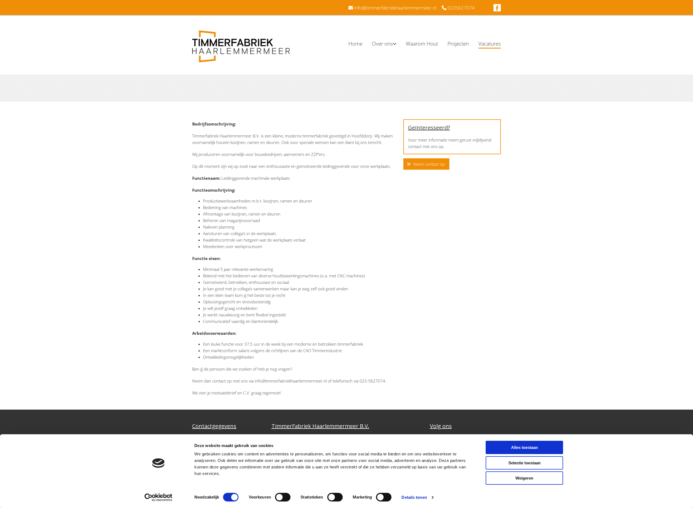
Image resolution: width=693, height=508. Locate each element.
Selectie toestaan (524, 463)
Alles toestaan (524, 447)
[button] (426, 164)
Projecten (458, 43)
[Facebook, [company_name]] (497, 7)
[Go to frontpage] (241, 46)
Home (355, 43)
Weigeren (524, 478)
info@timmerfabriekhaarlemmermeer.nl (395, 8)
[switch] (282, 497)
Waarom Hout (422, 43)
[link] (379, 44)
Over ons (382, 43)
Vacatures (489, 43)
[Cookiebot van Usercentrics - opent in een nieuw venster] (158, 497)
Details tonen (414, 497)
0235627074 (461, 8)
